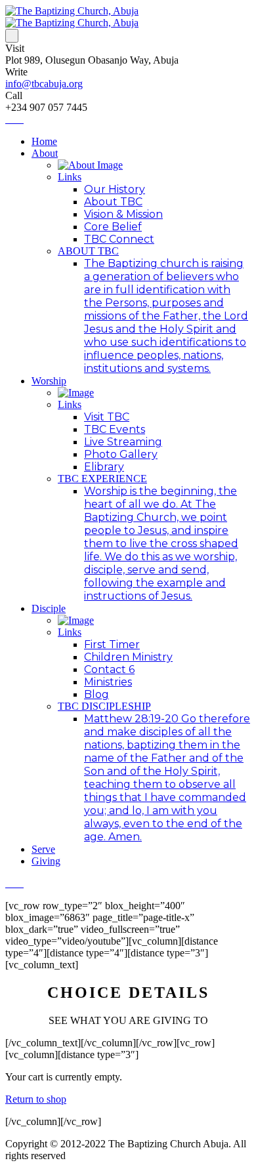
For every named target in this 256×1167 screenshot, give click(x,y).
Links (69, 176)
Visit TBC (106, 417)
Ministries (108, 682)
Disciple (49, 608)
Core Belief (113, 226)
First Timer (112, 644)
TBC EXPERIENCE (102, 478)
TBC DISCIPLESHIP (104, 706)
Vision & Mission (123, 214)
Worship (49, 380)
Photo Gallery (121, 454)
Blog (96, 694)
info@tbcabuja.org (44, 83)
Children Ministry (128, 657)
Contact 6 (109, 669)
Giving (46, 861)
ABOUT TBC (88, 250)
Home (44, 141)
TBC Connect (119, 239)
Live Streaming (123, 442)
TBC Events (114, 429)
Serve (43, 849)
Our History (114, 189)
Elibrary (104, 467)
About (45, 153)
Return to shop (35, 1099)
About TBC (113, 201)
